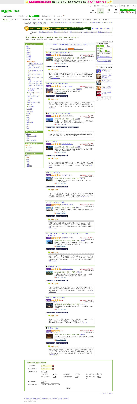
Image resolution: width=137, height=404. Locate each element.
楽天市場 (123, 6)
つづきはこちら (55, 78)
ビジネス (29, 150)
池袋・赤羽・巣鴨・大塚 (35, 83)
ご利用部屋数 (31, 381)
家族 (28, 159)
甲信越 (28, 113)
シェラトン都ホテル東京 (56, 202)
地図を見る (82, 58)
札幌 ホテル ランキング (46, 32)
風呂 (66, 49)
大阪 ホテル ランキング (105, 32)
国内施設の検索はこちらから (104, 57)
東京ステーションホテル (56, 297)
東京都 (29, 59)
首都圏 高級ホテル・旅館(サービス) (82, 22)
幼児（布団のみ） (67, 376)
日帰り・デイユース (62, 127)
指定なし (28, 134)
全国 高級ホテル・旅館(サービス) (62, 22)
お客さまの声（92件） (67, 144)
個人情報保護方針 (35, 398)
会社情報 (26, 398)
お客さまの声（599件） (67, 55)
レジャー (29, 147)
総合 (54, 49)
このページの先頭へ (107, 393)
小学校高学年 (44, 374)
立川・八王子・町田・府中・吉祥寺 (34, 93)
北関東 (28, 52)
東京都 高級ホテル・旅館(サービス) (102, 22)
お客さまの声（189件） (67, 269)
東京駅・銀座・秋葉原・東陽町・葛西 (35, 64)
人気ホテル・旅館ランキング (44, 22)
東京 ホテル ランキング (61, 32)
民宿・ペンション (31, 140)
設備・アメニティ (78, 49)
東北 (28, 50)
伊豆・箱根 (30, 111)
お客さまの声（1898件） (68, 86)
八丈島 (30, 98)
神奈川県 (29, 109)
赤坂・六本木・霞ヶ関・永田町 (35, 71)
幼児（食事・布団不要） (91, 377)
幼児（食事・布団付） (91, 374)
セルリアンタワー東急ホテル (57, 83)
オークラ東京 (52, 141)
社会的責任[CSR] (46, 398)
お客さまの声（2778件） (52, 332)
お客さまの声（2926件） (68, 116)
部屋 (60, 49)
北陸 (28, 115)
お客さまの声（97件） (67, 175)
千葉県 (29, 58)
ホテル (102, 48)
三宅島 (30, 104)
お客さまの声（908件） (51, 301)
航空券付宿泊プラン (62, 66)
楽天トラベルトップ (29, 22)
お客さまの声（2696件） (68, 204)
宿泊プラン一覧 (51, 66)
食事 (63, 49)
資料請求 (65, 398)
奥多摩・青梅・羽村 (33, 96)
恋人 (28, 161)
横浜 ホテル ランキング (76, 32)
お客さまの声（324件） (67, 237)
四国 (28, 124)
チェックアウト (32, 368)
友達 (28, 164)
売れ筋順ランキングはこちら (101, 28)
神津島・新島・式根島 (34, 102)
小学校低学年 (66, 374)
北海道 (28, 48)
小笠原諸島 (31, 106)
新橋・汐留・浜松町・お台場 (35, 68)
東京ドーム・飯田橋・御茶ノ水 (35, 86)
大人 (42, 371)
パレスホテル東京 (54, 172)
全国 (27, 46)
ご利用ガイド (96, 6)
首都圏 (28, 54)
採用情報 (54, 398)
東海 (28, 118)
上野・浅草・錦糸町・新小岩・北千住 (35, 89)
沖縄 (28, 128)
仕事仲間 (29, 166)
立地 (57, 49)
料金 (33, 384)
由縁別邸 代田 (53, 266)
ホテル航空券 (105, 51)
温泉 (28, 138)
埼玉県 (29, 56)
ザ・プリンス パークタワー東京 (59, 113)
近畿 (28, 120)
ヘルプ (89, 6)
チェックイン (31, 365)
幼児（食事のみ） (45, 376)
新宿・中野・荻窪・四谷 (35, 81)
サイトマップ (105, 6)
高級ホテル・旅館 (31, 136)
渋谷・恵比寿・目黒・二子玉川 (35, 75)
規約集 (60, 398)
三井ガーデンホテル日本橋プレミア (60, 52)
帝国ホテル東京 (53, 328)
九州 (28, 126)
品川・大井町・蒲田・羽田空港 (35, 78)
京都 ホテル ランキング (90, 32)
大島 (29, 100)
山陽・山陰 (30, 122)
